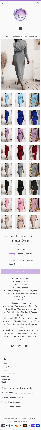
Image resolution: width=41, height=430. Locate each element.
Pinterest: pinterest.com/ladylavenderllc (17, 406)
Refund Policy (6, 369)
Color (14, 260)
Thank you (5, 382)
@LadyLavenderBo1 (15, 402)
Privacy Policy (6, 366)
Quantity (30, 260)
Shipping (11, 253)
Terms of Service (8, 372)
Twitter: (4, 402)
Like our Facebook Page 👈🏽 (12, 397)
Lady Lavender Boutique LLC (27, 418)
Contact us (5, 379)
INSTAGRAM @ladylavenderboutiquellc (17, 392)
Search (4, 363)
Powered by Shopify (20, 421)
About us (5, 376)
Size (23, 260)
